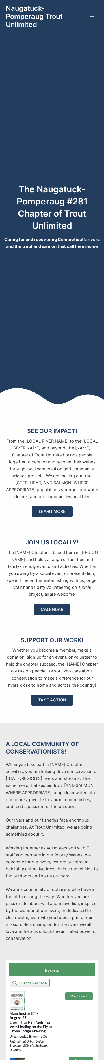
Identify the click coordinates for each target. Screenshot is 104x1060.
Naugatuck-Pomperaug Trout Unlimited (34, 16)
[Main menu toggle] (92, 16)
